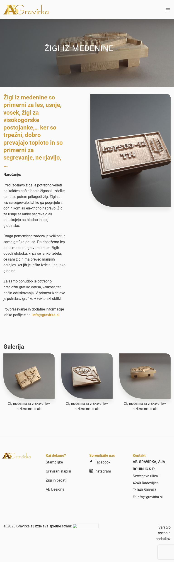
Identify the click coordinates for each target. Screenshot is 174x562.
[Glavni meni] (168, 9)
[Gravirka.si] (26, 9)
